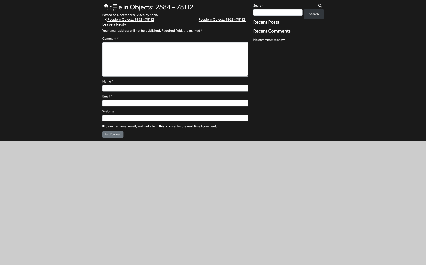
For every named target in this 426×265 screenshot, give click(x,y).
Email (107, 96)
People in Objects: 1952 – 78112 (130, 19)
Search (314, 14)
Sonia (154, 15)
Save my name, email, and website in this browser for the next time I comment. (161, 126)
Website (108, 111)
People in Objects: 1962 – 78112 (222, 19)
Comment (110, 38)
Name (107, 81)
